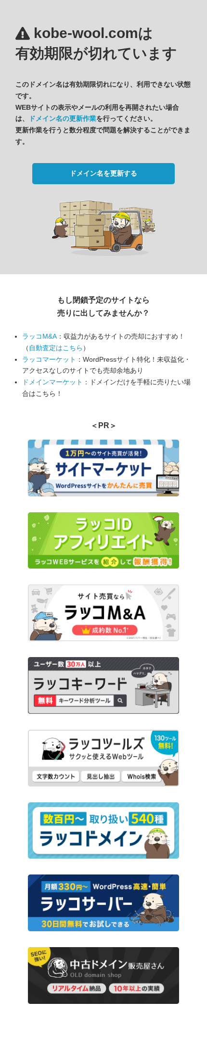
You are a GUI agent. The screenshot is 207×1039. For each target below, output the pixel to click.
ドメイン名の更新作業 (62, 118)
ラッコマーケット (49, 359)
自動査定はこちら (56, 348)
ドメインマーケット (52, 382)
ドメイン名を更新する (103, 173)
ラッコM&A (39, 336)
